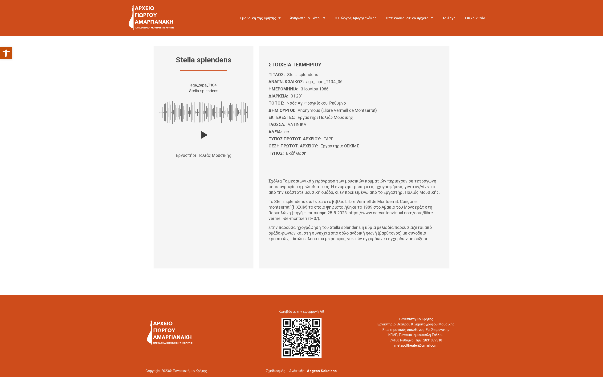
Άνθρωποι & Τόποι (305, 18)
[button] (6, 53)
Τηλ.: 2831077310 (428, 340)
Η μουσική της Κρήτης (257, 18)
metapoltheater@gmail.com (415, 345)
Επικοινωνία (475, 18)
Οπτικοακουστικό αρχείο (407, 18)
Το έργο (449, 18)
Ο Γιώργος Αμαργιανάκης (355, 18)
